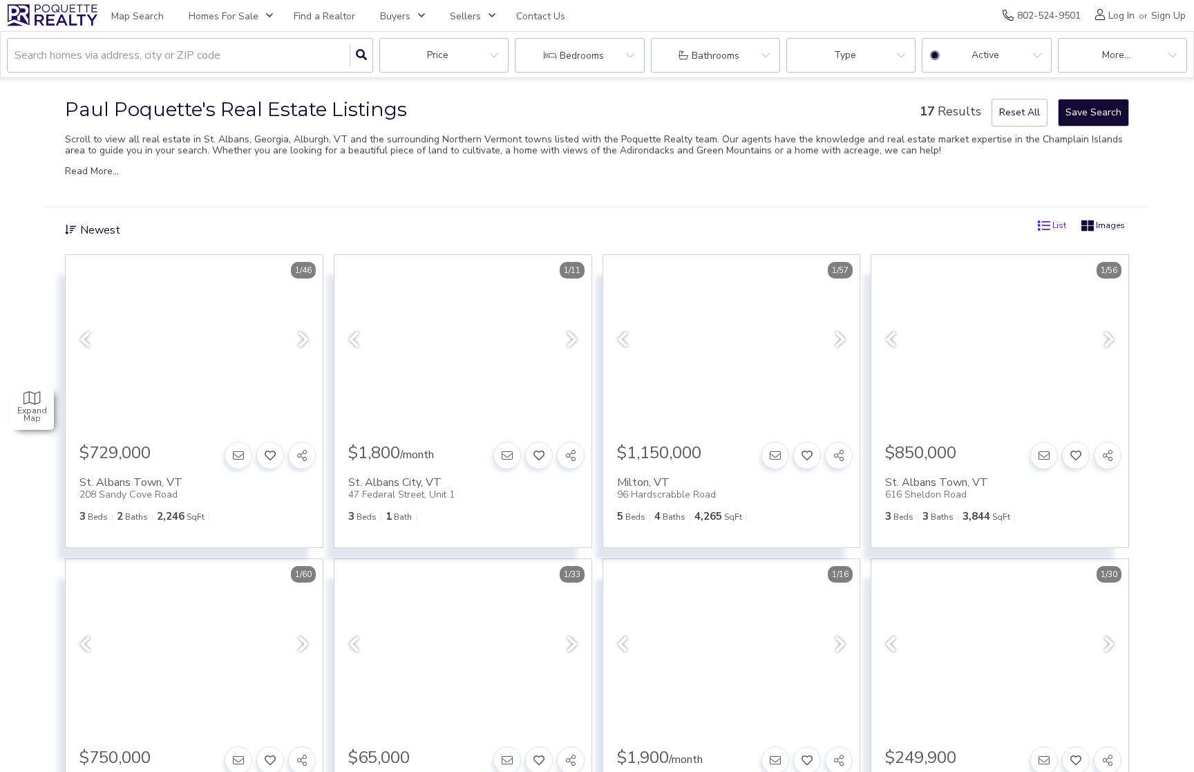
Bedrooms (582, 55)
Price (437, 55)
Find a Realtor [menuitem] (324, 16)
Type (845, 55)
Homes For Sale (223, 16)
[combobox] (16, 56)
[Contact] (238, 455)
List (1058, 226)
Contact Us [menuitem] (540, 16)
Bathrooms (715, 55)
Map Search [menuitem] (137, 16)
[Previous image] (85, 340)
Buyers (395, 16)
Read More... (92, 171)
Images (1109, 226)
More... (1116, 55)
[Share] (302, 455)
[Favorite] (270, 455)
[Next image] (303, 340)
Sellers (465, 16)
